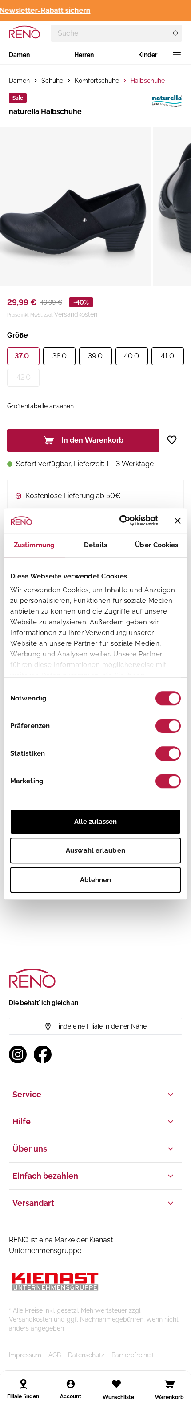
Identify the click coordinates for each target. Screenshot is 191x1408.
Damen (19, 54)
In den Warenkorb (92, 440)
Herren (84, 54)
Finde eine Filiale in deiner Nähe (101, 1026)
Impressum (25, 1355)
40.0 (131, 356)
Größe (17, 335)
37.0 (22, 356)
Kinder (147, 54)
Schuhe (52, 80)
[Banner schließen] (178, 520)
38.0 (59, 356)
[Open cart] (169, 1384)
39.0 (95, 356)
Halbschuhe (148, 80)
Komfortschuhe (97, 80)
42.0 (23, 377)
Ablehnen (95, 880)
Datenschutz (86, 1355)
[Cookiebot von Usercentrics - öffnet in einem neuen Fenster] (120, 520)
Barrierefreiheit (132, 1355)
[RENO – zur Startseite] (24, 32)
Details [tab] (95, 545)
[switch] (168, 726)
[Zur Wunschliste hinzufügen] (175, 440)
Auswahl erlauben (95, 850)
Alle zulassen (95, 822)
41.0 (167, 356)
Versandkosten (75, 314)
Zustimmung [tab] (34, 545)
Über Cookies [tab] (156, 545)
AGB (54, 1355)
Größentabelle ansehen (40, 406)
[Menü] (176, 54)
